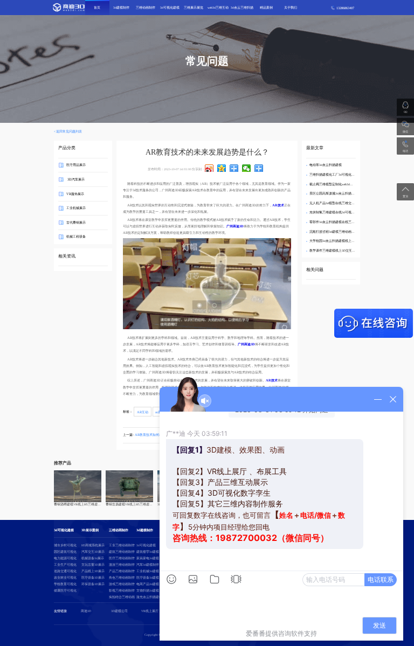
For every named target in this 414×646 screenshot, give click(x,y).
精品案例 (266, 7)
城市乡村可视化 (65, 545)
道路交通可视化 (65, 571)
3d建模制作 (121, 7)
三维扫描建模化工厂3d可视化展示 (333, 174)
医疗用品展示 (76, 164)
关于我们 (290, 7)
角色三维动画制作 (122, 577)
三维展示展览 (193, 7)
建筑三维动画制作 (122, 551)
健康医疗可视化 (65, 590)
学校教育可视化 (65, 584)
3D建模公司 (119, 611)
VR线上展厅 (149, 611)
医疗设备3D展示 (93, 577)
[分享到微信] (246, 168)
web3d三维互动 (218, 7)
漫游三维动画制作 (122, 564)
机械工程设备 (76, 236)
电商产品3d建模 (147, 584)
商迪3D (86, 611)
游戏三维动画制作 (122, 584)
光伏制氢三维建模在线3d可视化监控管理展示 (341, 212)
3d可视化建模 (170, 7)
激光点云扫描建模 (149, 597)
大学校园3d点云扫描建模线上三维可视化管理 (341, 240)
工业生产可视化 (65, 564)
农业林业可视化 (65, 577)
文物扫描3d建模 (147, 590)
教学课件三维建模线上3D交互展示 (333, 250)
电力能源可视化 (65, 558)
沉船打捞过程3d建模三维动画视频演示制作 (340, 231)
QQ (405, 111)
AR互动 (142, 411)
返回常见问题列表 (69, 131)
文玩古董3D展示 (93, 564)
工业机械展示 (76, 208)
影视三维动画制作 (122, 590)
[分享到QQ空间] (221, 168)
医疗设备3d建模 (147, 577)
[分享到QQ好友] (234, 168)
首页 (97, 7)
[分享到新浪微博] (209, 168)
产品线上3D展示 (93, 571)
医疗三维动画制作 (122, 558)
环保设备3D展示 (93, 584)
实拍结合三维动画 (122, 597)
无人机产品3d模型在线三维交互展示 (335, 203)
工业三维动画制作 (122, 545)
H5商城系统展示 (93, 545)
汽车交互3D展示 (93, 551)
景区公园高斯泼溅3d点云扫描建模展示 (336, 193)
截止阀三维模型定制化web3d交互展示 (336, 184)
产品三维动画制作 (122, 571)
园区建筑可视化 (65, 551)
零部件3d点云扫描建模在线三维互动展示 (338, 222)
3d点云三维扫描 (242, 7)
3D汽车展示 (75, 179)
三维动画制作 (145, 7)
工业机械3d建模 (147, 571)
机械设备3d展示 (92, 558)
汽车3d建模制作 (147, 564)
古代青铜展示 (76, 222)
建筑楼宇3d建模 (147, 551)
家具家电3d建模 (147, 558)
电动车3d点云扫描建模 (325, 164)
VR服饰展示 (75, 193)
